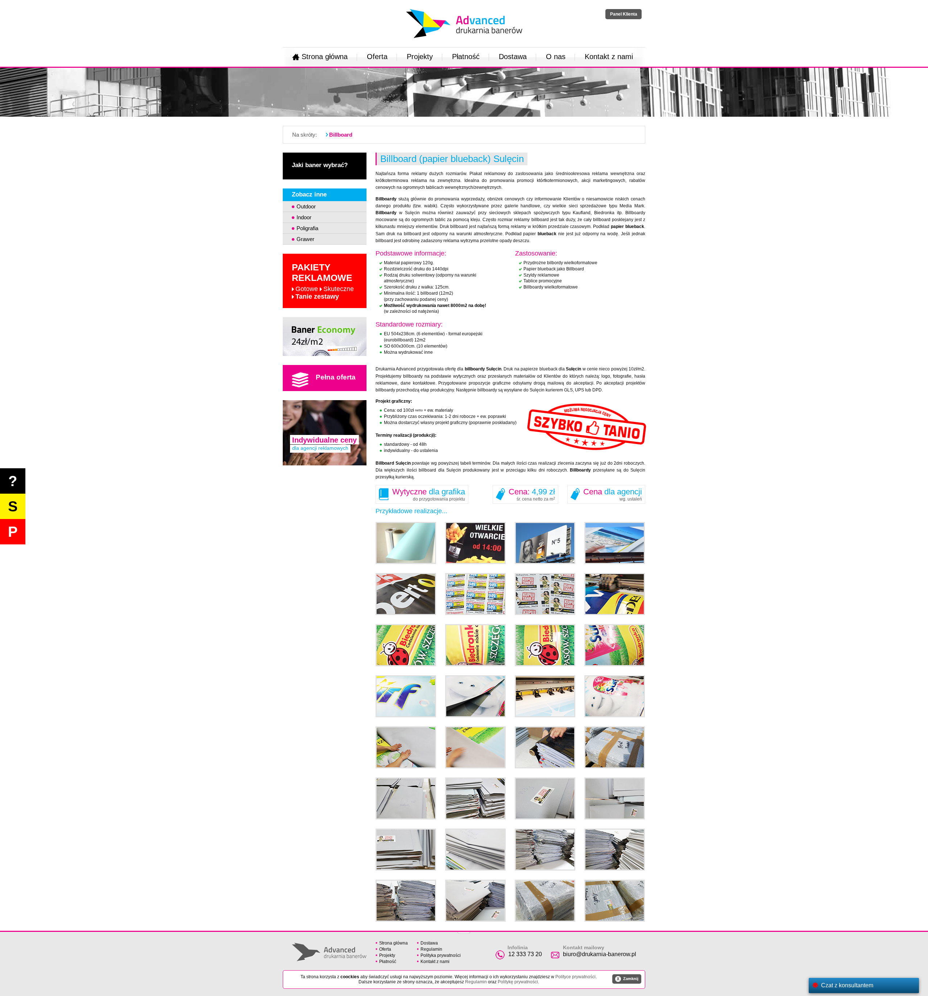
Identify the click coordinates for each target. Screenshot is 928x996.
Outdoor (306, 206)
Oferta (377, 57)
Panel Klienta (623, 14)
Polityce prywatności (575, 976)
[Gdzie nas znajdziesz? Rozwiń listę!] (463, 930)
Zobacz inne (309, 194)
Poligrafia (307, 228)
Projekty (420, 57)
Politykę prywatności (518, 981)
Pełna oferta (336, 377)
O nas (556, 57)
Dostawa (513, 57)
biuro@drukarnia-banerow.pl (599, 954)
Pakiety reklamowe (323, 281)
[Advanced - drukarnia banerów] (464, 7)
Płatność (466, 57)
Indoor (304, 217)
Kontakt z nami (609, 57)
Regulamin (431, 949)
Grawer (305, 239)
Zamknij (627, 979)
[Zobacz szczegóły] (324, 336)
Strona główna (325, 57)
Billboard (340, 135)
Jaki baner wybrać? (320, 165)
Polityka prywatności (440, 955)
